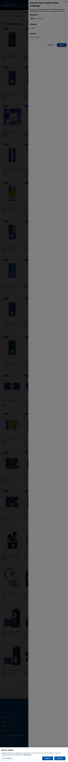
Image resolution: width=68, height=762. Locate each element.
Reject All (59, 758)
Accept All (47, 758)
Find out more (27, 754)
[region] (34, 754)
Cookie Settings (7, 758)
